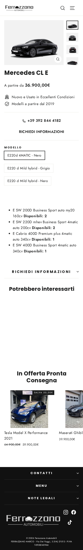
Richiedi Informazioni (41, 271)
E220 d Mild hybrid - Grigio (28, 168)
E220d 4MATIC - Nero (24, 155)
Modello (13, 147)
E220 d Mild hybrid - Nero (27, 180)
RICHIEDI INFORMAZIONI (41, 131)
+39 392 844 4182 (44, 120)
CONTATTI (41, 473)
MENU (41, 486)
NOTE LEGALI (41, 498)
